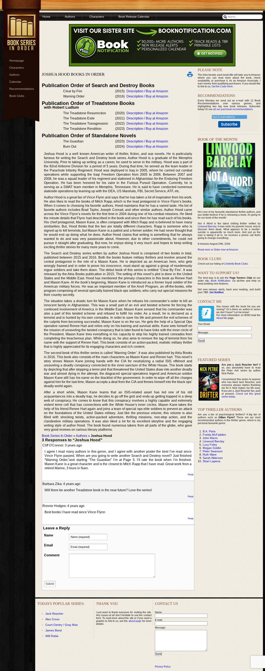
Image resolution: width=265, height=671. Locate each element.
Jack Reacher (54, 613)
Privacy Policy (163, 666)
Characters (16, 67)
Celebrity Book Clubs (236, 263)
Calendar (15, 81)
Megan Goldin (212, 448)
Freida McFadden (214, 434)
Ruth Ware (210, 454)
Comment (51, 555)
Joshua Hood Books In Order (73, 74)
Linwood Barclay (207, 226)
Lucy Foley (210, 444)
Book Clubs (16, 95)
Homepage (16, 60)
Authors (14, 74)
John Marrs (210, 438)
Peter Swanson (213, 451)
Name (48, 535)
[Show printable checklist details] (190, 74)
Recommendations (21, 88)
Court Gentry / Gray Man (61, 624)
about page (135, 621)
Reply (191, 474)
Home (46, 16)
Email (48, 545)
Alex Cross (52, 619)
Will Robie (51, 636)
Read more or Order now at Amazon (218, 249)
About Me (221, 318)
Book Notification (220, 280)
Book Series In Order (57, 436)
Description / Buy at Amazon (147, 91)
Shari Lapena (211, 461)
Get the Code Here (222, 86)
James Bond (53, 630)
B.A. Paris (209, 431)
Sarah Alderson (213, 457)
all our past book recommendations (233, 109)
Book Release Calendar (133, 16)
